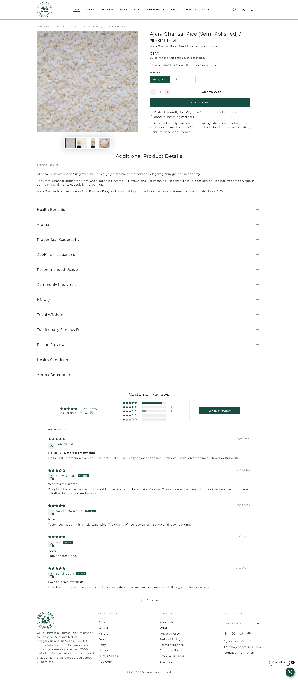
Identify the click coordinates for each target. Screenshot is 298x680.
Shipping (174, 57)
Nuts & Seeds (108, 656)
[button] (234, 9)
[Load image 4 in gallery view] (104, 143)
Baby (102, 645)
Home (40, 27)
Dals (101, 639)
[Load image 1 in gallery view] (70, 143)
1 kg (177, 79)
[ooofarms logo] (66, 620)
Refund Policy (170, 639)
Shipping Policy (171, 650)
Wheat (103, 628)
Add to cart (212, 92)
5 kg (190, 79)
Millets (103, 633)
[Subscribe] (259, 623)
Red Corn (105, 661)
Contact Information (239, 652)
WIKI (163, 628)
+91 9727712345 (241, 641)
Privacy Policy (170, 633)
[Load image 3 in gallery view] (93, 143)
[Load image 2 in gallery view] (82, 143)
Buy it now (200, 102)
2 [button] (147, 600)
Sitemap (166, 661)
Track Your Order (172, 656)
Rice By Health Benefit (60, 27)
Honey (103, 650)
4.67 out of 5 (88, 409)
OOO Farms (142, 672)
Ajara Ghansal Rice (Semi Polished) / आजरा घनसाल (105, 27)
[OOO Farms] (44, 9)
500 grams (160, 79)
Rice (101, 622)
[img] (56, 439)
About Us (167, 622)
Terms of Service (172, 645)
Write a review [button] (219, 410)
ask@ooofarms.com (245, 647)
